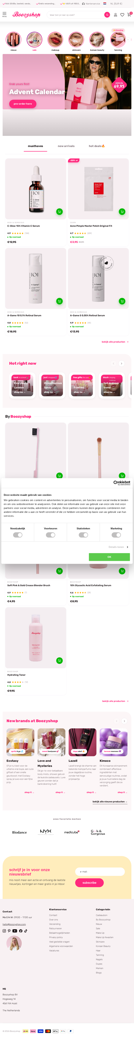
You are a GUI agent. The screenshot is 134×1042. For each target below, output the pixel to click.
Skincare (100, 941)
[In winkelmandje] (59, 211)
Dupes (99, 963)
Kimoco (105, 761)
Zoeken (107, 15)
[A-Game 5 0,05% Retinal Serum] (98, 278)
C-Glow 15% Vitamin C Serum (23, 226)
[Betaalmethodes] (25, 1031)
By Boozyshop (103, 919)
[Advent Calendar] (67, 95)
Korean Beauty (103, 946)
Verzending (54, 924)
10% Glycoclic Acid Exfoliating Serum (90, 585)
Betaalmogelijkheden (59, 933)
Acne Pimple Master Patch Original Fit (91, 226)
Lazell (73, 761)
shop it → (29, 792)
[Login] (115, 14)
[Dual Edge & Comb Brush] (35, 453)
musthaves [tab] (35, 146)
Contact (53, 915)
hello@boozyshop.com (14, 924)
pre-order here (23, 103)
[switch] (50, 535)
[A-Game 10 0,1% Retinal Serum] (35, 278)
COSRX (73, 223)
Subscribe (89, 882)
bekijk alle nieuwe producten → (110, 801)
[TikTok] (25, 930)
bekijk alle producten (113, 341)
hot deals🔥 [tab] (97, 146)
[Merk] (11, 832)
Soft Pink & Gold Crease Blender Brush (28, 585)
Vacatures (54, 950)
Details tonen (116, 547)
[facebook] (20, 930)
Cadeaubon (101, 915)
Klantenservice (58, 909)
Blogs (99, 972)
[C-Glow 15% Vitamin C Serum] (35, 188)
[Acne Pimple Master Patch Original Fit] (98, 188)
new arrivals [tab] (66, 146)
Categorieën (103, 909)
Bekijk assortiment (4, 13)
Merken (99, 968)
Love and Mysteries (45, 763)
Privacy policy (56, 937)
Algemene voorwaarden (61, 946)
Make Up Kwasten (104, 937)
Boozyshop (12, 582)
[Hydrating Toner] (35, 637)
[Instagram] (4, 930)
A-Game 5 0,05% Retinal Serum (87, 315)
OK (109, 557)
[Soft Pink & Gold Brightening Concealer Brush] (98, 453)
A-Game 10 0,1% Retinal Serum (24, 315)
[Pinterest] (9, 930)
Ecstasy (12, 761)
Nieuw (99, 924)
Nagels (99, 959)
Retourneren (55, 928)
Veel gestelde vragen (59, 941)
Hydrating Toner (16, 675)
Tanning (100, 955)
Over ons (53, 919)
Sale (98, 928)
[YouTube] (14, 930)
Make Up (100, 933)
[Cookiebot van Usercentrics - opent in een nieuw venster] (116, 483)
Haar (98, 950)
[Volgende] (121, 363)
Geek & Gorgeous (15, 223)
